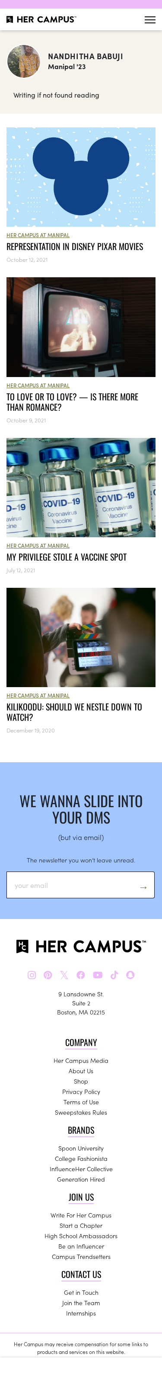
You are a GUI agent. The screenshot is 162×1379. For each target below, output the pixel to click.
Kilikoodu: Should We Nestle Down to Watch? (74, 711)
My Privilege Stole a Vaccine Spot (66, 557)
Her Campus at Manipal (38, 234)
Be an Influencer (81, 1246)
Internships (81, 1313)
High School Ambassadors (81, 1235)
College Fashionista (81, 1158)
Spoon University (81, 1148)
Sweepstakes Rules (81, 1112)
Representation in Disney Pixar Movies (74, 246)
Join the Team (81, 1302)
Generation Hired (81, 1179)
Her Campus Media (81, 1060)
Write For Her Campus (81, 1215)
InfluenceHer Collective (81, 1168)
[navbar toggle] (150, 19)
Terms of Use (81, 1101)
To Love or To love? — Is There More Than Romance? (72, 401)
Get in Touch (81, 1292)
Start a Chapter (81, 1225)
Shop (81, 1081)
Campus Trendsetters (81, 1256)
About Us (81, 1070)
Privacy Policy (81, 1091)
